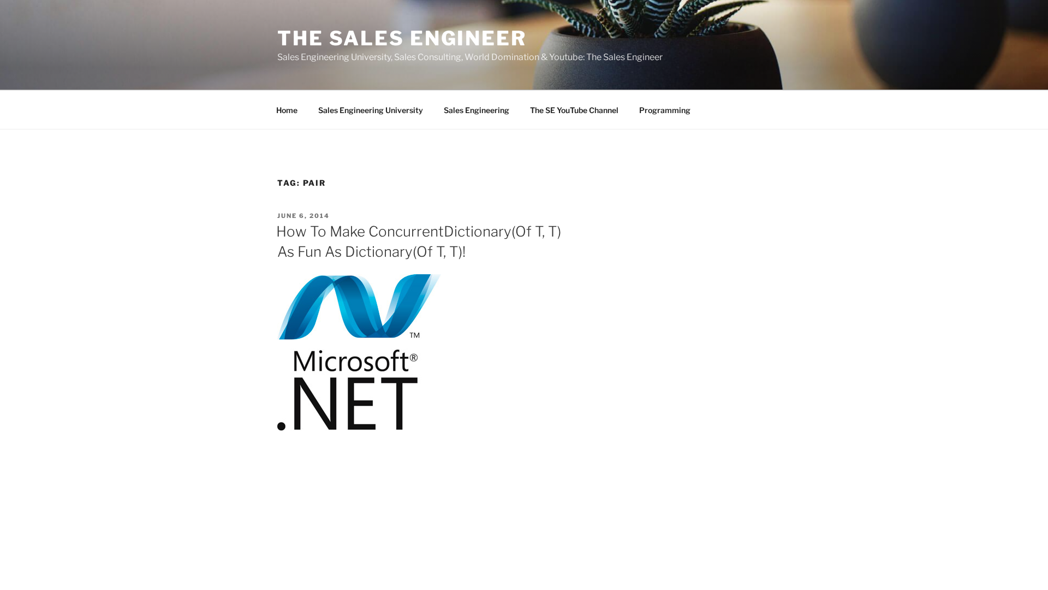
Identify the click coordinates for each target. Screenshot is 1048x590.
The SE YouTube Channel (574, 110)
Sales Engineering (476, 110)
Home (286, 110)
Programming (664, 110)
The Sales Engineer (402, 38)
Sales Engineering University (370, 110)
